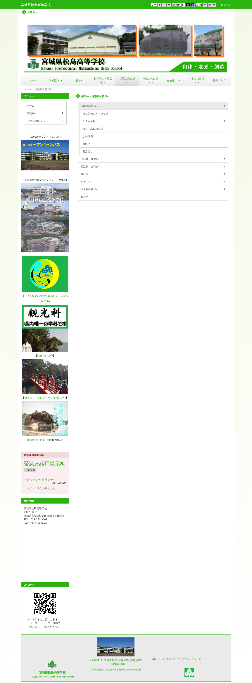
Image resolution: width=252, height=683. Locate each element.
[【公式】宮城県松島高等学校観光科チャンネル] (45, 274)
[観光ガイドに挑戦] (45, 376)
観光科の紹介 (45, 355)
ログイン (226, 4)
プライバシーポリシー (197, 658)
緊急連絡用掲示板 (44, 463)
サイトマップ (173, 658)
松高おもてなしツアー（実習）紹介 (45, 397)
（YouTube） (45, 301)
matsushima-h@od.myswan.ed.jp (123, 669)
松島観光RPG (36, 440)
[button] (55, 80)
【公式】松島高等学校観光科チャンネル (45, 296)
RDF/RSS (30, 469)
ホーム (27, 89)
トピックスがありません (40, 479)
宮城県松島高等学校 (36, 4)
